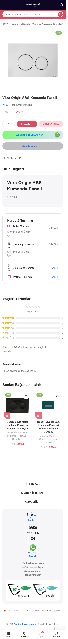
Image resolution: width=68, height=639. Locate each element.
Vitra (5, 104)
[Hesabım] (62, 5)
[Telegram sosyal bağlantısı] (20, 158)
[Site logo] (32, 4)
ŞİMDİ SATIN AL (51, 124)
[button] (7, 415)
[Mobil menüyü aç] (4, 5)
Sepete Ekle (27, 124)
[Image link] (57, 134)
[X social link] (8, 158)
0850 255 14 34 (33, 533)
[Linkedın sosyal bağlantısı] (16, 158)
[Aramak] (60, 14)
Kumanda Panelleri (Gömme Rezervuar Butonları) (37, 24)
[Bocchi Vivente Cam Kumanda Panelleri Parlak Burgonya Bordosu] (48, 405)
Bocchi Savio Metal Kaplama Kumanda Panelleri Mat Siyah (17, 425)
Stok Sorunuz (29, 146)
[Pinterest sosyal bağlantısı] (12, 158)
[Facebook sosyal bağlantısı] (4, 158)
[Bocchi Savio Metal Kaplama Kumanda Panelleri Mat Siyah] (17, 405)
